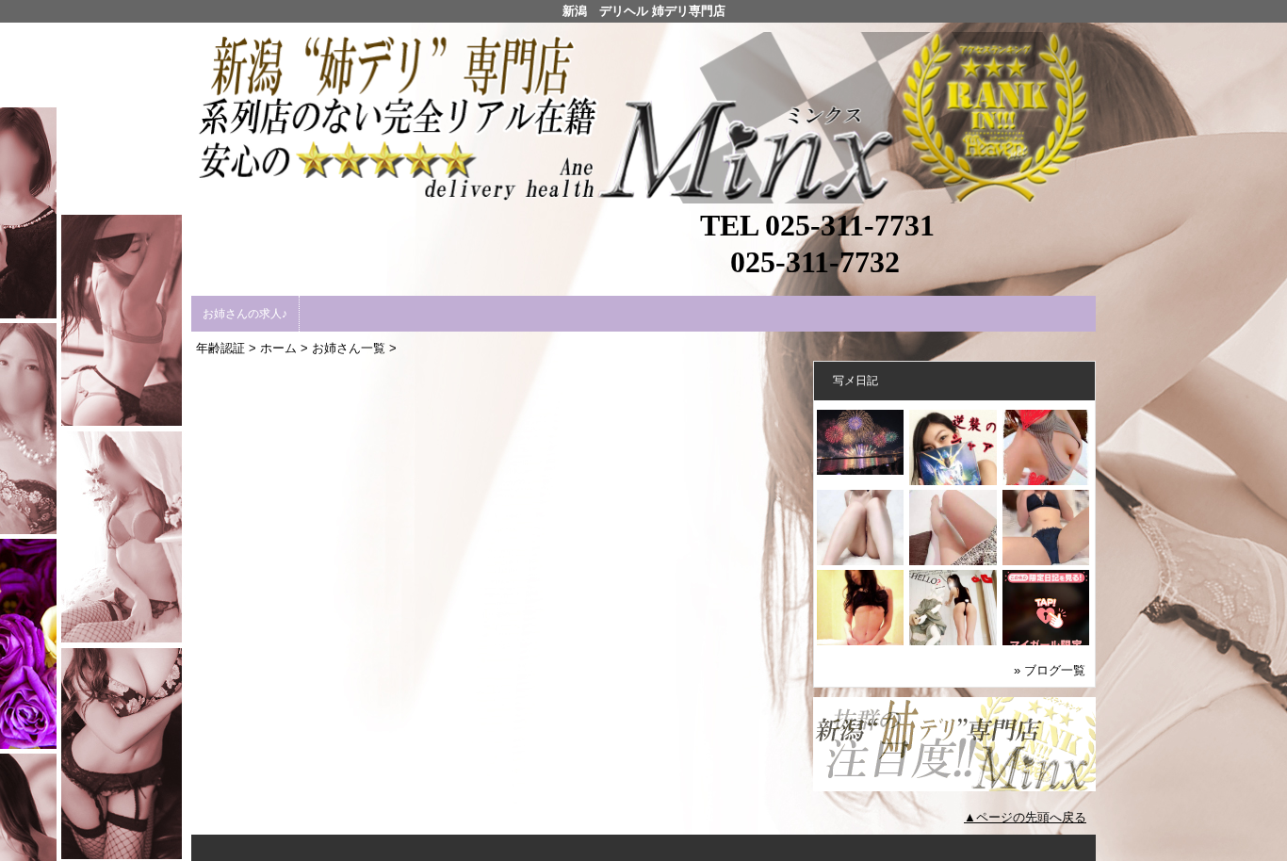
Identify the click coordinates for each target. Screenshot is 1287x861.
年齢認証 (220, 348)
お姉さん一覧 (348, 348)
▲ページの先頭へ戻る (1025, 817)
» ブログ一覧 (1049, 670)
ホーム (278, 348)
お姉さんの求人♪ (245, 313)
